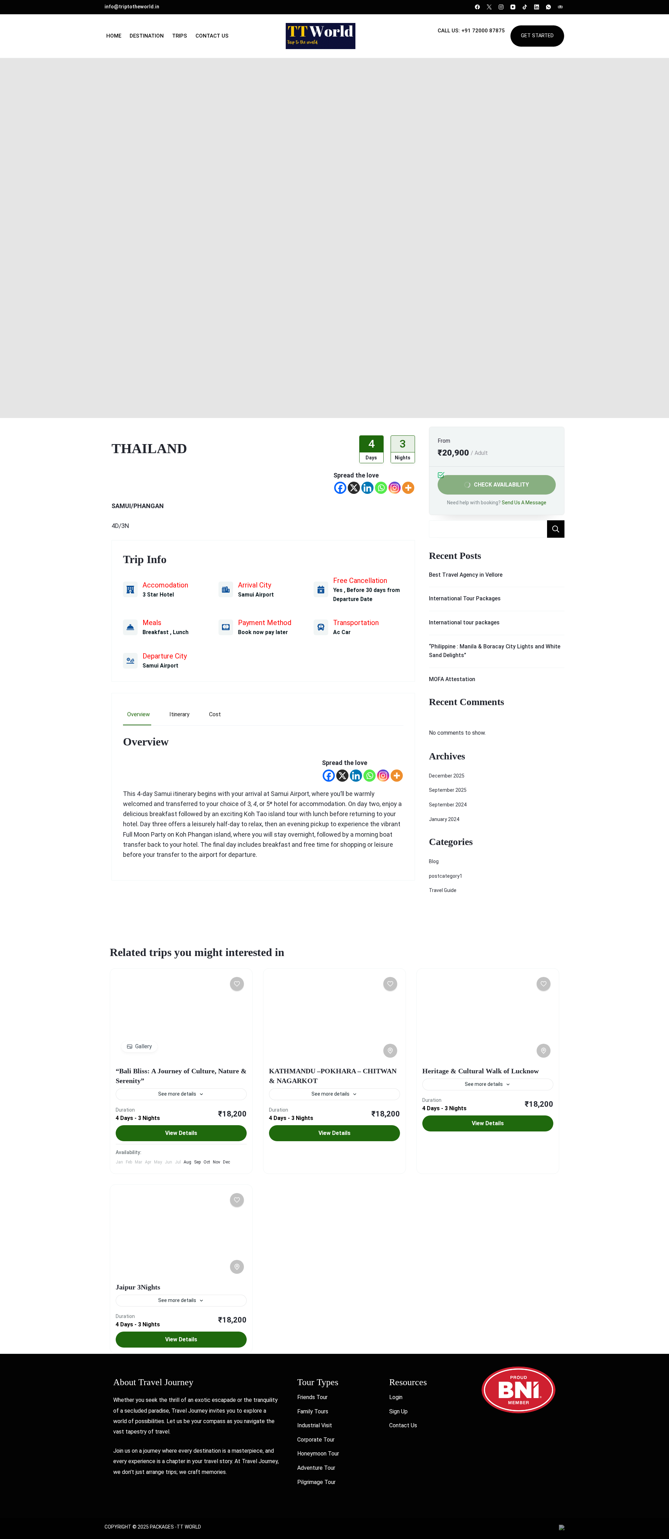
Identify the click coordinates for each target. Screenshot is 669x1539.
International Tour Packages (465, 598)
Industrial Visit (314, 1425)
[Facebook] (340, 488)
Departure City (165, 656)
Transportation (356, 622)
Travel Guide (442, 890)
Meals (152, 622)
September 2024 (448, 804)
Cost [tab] (215, 714)
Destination (147, 36)
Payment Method (264, 622)
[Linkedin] (367, 488)
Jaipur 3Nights (138, 1287)
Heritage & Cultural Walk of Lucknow (480, 1071)
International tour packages (464, 622)
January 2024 (444, 819)
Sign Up (398, 1411)
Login (395, 1397)
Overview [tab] (138, 714)
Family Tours (312, 1411)
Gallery (143, 1046)
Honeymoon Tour (318, 1453)
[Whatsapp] (381, 488)
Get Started (537, 36)
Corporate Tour (315, 1439)
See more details (177, 1094)
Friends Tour (312, 1397)
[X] (354, 488)
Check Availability (501, 484)
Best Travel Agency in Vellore (465, 574)
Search (555, 529)
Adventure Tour (316, 1468)
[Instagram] (395, 488)
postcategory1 (445, 876)
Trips (179, 36)
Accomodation (165, 585)
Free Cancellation (360, 580)
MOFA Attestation (452, 679)
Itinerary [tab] (179, 714)
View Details (181, 1133)
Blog (434, 861)
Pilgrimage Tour (316, 1482)
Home (113, 36)
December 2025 (446, 776)
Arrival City (254, 585)
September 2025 (448, 790)
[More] (408, 488)
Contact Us (212, 36)
